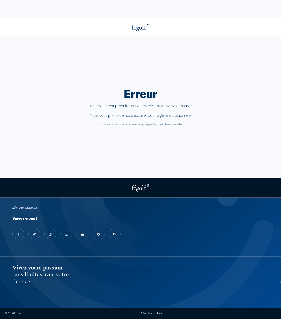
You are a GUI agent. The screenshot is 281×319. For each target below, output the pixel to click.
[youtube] (66, 234)
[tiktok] (34, 234)
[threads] (99, 234)
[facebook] (18, 234)
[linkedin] (82, 234)
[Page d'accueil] (140, 27)
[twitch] (115, 234)
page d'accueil (153, 124)
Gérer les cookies (151, 313)
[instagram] (50, 234)
